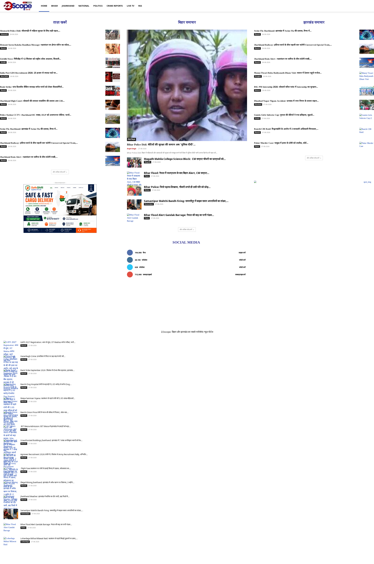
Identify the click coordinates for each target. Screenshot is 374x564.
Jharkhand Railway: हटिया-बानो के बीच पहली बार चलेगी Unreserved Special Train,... (39, 143)
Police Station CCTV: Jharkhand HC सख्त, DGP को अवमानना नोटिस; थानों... (35, 115)
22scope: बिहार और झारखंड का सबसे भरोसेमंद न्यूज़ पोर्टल (187, 331)
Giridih (3, 62)
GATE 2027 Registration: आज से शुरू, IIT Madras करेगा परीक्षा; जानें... (48, 342)
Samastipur (149, 204)
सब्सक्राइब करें (240, 274)
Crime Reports (115, 5)
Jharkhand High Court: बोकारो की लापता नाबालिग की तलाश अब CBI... (32, 101)
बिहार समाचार (187, 22)
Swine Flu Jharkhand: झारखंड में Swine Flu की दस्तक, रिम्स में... (28, 129)
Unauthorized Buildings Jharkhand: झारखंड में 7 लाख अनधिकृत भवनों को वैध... (51, 440)
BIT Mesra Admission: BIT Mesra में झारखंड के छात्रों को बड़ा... (45, 426)
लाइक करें (242, 252)
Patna (131, 139)
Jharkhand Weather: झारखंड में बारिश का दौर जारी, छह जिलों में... (45, 496)
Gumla (257, 118)
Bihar (54, 5)
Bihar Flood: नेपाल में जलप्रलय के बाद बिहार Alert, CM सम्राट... (176, 173)
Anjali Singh (131, 148)
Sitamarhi (4, 34)
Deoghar (258, 76)
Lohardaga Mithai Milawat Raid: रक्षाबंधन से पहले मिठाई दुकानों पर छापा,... (49, 538)
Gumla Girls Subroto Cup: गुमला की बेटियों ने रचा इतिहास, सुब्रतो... (284, 115)
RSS (140, 5)
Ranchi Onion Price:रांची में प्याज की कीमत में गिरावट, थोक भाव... (44, 412)
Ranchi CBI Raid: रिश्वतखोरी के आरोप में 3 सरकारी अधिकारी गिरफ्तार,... (286, 129)
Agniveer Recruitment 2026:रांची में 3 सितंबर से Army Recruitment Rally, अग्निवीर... (54, 454)
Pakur (257, 146)
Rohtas (147, 190)
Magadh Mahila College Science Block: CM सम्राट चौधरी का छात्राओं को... (185, 159)
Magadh (147, 162)
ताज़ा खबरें (60, 22)
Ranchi (3, 48)
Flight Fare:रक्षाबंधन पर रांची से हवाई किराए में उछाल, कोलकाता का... (45, 468)
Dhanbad (258, 104)
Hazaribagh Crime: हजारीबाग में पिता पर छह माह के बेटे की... (42, 356)
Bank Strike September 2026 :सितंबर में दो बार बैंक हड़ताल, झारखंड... (47, 370)
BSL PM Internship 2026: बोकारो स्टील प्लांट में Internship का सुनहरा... (286, 87)
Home (44, 5)
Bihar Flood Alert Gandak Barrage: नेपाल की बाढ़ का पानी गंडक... (179, 215)
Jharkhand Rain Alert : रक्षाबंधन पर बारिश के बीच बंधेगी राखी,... (29, 157)
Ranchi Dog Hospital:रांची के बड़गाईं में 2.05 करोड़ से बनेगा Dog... (45, 384)
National (83, 5)
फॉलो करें (242, 260)
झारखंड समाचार (313, 22)
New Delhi (4, 76)
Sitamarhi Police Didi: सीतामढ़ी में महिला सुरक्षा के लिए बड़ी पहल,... (30, 31)
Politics (98, 5)
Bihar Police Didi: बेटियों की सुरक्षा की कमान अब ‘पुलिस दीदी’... (161, 144)
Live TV (130, 5)
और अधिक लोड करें (59, 172)
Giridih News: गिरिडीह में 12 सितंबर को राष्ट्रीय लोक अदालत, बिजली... (30, 59)
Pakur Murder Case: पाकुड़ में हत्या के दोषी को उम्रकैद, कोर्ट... (281, 143)
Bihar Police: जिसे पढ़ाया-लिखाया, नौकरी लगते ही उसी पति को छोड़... (177, 187)
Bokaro (257, 90)
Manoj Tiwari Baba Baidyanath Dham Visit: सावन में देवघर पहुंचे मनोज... (288, 73)
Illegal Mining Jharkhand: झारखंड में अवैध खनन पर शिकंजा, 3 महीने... (47, 482)
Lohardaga (25, 541)
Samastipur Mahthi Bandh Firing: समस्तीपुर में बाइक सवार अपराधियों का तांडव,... (186, 201)
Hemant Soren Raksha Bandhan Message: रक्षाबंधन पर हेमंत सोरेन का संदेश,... (35, 45)
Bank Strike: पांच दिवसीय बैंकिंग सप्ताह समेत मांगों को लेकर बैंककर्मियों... (32, 87)
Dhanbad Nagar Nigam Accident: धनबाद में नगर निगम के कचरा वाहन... (286, 101)
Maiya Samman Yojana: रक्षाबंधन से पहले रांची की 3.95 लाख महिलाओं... (47, 398)
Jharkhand (68, 5)
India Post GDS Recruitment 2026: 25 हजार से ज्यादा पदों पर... (29, 73)
